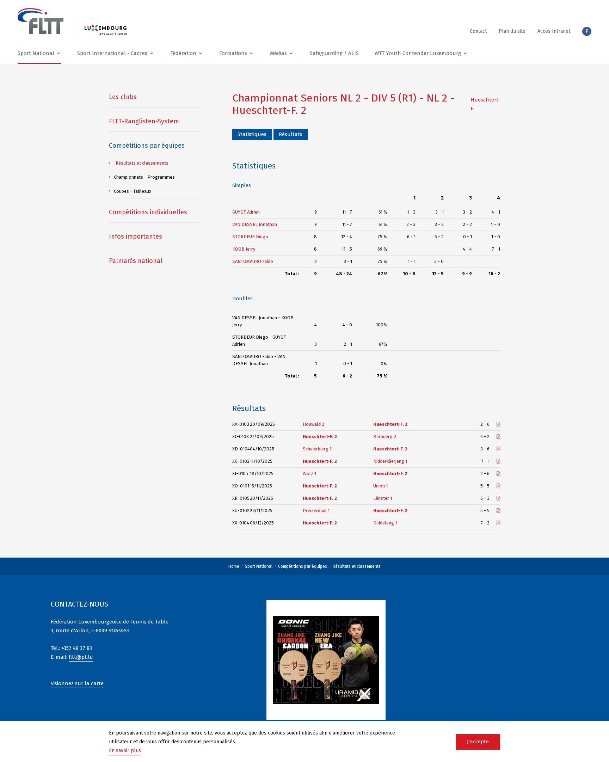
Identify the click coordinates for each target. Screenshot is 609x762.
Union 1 (380, 485)
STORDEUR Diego (250, 236)
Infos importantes (135, 236)
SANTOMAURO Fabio (252, 261)
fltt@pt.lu (81, 657)
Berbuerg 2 (384, 436)
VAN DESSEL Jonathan (254, 224)
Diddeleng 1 (385, 523)
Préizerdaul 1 (316, 510)
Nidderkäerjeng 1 (390, 461)
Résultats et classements (357, 566)
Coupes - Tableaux (132, 191)
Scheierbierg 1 (317, 448)
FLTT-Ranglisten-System (144, 121)
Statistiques (252, 134)
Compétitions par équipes (302, 566)
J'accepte (478, 741)
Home (233, 566)
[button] (39, 53)
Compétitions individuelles (148, 212)
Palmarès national (135, 261)
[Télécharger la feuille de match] (498, 424)
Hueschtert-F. (485, 104)
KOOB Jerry (243, 249)
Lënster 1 (382, 498)
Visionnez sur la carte (77, 683)
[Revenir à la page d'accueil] (40, 21)
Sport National (258, 566)
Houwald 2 (313, 424)
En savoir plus (125, 751)
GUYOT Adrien (246, 212)
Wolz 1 (309, 473)
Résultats (290, 134)
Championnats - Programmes (144, 177)
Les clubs (123, 97)
